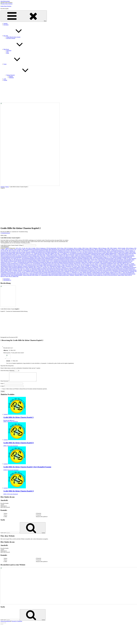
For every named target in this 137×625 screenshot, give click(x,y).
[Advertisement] (68, 92)
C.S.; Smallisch (63, 253)
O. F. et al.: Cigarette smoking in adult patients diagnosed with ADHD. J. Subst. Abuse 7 (87, 267)
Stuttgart (107, 272)
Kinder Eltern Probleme (6, 6)
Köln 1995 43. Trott (124, 263)
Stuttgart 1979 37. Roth (115, 272)
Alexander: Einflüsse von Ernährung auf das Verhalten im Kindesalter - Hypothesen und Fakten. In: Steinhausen (51, 252)
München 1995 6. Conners (35, 267)
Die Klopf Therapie (10, 38)
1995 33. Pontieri (18, 249)
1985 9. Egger (85, 248)
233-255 (123, 249)
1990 (108, 248)
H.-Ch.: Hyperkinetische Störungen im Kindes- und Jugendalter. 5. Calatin (109, 258)
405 (7, 250)
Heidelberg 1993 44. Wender (39, 261)
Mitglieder (11, 77)
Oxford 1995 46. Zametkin (113, 267)
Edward (126, 254)
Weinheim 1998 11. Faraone (81, 275)
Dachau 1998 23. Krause (51, 254)
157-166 (23, 248)
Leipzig (100, 264)
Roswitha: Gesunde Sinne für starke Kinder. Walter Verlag (31, 270)
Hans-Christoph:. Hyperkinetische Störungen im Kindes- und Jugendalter (114, 259)
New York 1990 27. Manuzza (59, 267)
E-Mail (3, 386)
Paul (21, 268)
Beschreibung (6, 278)
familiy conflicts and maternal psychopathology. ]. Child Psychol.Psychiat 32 (88, 255)
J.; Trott (14, 262)
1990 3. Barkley (113, 248)
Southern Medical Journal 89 (98, 272)
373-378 (4, 250)
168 (27, 248)
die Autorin (5, 24)
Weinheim (71, 275)
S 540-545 (9, 271)
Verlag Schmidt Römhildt (16, 275)
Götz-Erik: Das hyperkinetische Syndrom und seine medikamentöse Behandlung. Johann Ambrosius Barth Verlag (66, 257)
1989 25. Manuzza (93, 248)
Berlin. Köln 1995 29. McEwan (23, 253)
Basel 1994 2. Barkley (124, 252)
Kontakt (5, 80)
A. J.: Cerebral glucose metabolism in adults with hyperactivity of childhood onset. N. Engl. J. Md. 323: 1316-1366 (54, 250)
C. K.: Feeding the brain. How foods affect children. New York (45, 253)
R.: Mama (94, 268)
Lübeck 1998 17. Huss (41, 266)
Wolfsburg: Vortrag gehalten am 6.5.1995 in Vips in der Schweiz (102, 275)
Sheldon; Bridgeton (87, 272)
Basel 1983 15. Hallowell (112, 252)
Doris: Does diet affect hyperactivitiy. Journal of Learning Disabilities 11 (74, 254)
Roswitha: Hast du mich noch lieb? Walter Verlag (56, 270)
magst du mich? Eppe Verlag (108, 266)
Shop (7, 51)
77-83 (22, 250)
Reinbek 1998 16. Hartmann (11, 270)
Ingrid (47, 261)
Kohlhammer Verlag (111, 263)
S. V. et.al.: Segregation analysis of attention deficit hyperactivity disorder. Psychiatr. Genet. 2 (49, 272)
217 (120, 249)
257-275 (132, 249)
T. (121, 272)
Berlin (14, 253)
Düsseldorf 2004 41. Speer (111, 254)
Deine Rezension (5, 381)
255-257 (128, 249)
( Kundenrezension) (5, 233)
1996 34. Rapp (107, 249)
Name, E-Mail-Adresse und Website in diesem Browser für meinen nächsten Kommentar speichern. (24, 388)
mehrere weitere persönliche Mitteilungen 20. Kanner (16, 267)
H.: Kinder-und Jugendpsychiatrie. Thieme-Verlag (86, 259)
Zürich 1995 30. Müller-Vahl (11, 276)
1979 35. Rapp (60, 248)
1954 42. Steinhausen (41, 248)
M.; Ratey (99, 266)
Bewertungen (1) (7, 280)
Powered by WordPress (17, 621)
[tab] (69, 278)
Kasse (7, 53)
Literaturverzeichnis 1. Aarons (109, 264)
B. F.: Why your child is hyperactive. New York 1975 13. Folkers (91, 252)
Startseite (5, 23)
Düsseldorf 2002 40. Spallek (97, 254)
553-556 (18, 250)
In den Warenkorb (4, 246)
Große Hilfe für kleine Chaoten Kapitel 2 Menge (11, 245)
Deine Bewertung (5, 370)
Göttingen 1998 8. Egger (34, 257)
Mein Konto (6, 49)
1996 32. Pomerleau (98, 249)
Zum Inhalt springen (5, 1)
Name (2, 383)
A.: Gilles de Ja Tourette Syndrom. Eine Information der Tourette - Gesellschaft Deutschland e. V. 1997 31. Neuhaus (107, 250)
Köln (118, 263)
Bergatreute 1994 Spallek (6, 253)
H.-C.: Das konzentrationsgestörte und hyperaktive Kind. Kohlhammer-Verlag (36, 258)
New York (50, 267)
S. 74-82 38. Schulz (16, 271)
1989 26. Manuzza (102, 248)
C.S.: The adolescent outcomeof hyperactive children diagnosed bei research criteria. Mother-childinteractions (92, 253)
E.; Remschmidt (120, 254)
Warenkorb (8, 50)
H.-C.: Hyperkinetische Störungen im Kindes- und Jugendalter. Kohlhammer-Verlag (73, 258)
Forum (4, 64)
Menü (45, 21)
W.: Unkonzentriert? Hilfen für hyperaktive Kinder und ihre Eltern (54, 275)
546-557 (14, 250)
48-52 (10, 250)
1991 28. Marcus (130, 248)
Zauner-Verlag (121, 275)
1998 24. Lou (114, 249)
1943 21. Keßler (31, 248)
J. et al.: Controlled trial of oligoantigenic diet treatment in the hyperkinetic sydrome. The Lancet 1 (71, 261)
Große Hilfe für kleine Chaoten (13, 37)
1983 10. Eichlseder (68, 248)
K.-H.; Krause (95, 263)
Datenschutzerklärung (5, 621)
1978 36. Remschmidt (51, 248)
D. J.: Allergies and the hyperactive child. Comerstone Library (32, 254)
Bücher (7, 186)
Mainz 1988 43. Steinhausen (122, 266)
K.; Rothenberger (103, 263)
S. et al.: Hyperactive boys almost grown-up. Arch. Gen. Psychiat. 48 (93, 271)
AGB (4, 78)
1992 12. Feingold (9, 249)
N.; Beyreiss (44, 267)
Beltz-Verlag (132, 252)
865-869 (26, 250)
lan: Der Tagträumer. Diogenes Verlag (89, 264)
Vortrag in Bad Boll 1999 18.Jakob (30, 275)
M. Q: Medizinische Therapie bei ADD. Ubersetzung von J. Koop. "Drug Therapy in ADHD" (68, 266)
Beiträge (11, 76)
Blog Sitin (5, 35)
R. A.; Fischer (26, 268)
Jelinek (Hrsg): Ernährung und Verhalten (90, 262)
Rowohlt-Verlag (71, 270)
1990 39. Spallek (121, 248)
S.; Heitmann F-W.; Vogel (76, 272)
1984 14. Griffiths (77, 248)
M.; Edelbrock (93, 266)
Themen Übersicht (10, 75)
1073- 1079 (18, 248)
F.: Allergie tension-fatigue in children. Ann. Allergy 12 (58, 255)
